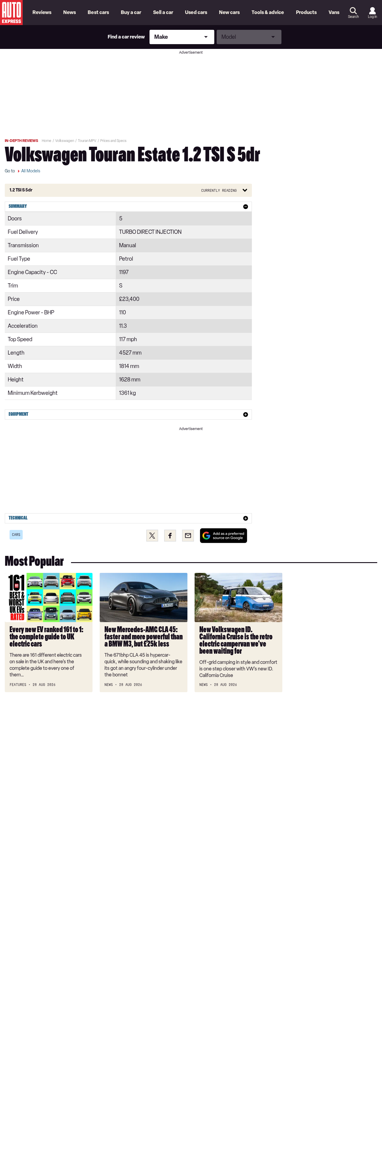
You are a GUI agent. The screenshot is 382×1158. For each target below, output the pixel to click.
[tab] (128, 207)
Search (353, 17)
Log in (372, 17)
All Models (30, 171)
